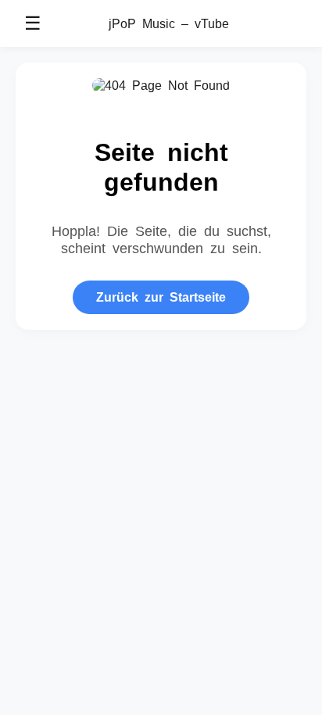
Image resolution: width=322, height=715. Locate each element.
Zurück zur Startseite (161, 296)
